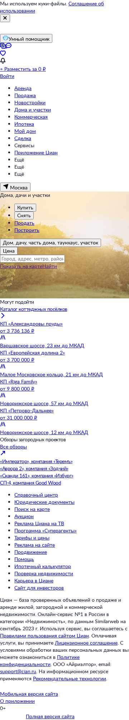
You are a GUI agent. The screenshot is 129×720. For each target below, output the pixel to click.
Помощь (24, 559)
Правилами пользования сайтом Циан (44, 635)
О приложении (17, 700)
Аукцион (24, 516)
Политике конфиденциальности (40, 660)
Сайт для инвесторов (39, 587)
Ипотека (24, 123)
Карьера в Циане (33, 580)
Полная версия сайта (50, 716)
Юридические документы (44, 501)
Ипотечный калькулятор (42, 566)
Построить (26, 230)
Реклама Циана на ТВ (39, 523)
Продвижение (30, 551)
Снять (24, 215)
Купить (25, 207)
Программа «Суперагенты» (45, 530)
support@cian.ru (18, 671)
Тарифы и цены (31, 537)
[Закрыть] (5, 18)
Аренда (23, 88)
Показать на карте (21, 266)
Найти (49, 266)
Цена (9, 250)
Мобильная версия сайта (29, 693)
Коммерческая (31, 116)
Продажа (25, 95)
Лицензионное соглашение (86, 642)
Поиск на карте (32, 509)
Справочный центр (36, 494)
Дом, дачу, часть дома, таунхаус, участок (50, 242)
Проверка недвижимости (43, 573)
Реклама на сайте (34, 544)
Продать (24, 222)
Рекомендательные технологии (69, 678)
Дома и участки (32, 109)
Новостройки (30, 102)
